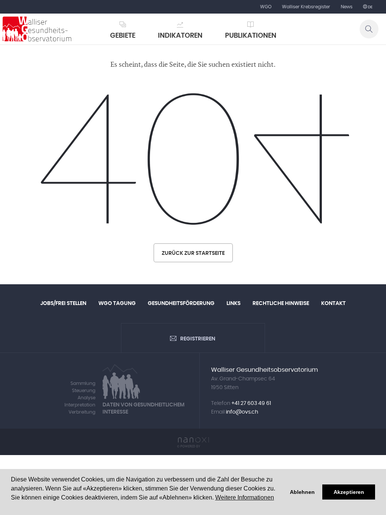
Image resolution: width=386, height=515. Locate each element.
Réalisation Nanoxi (193, 442)
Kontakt (333, 303)
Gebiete (122, 35)
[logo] (37, 29)
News (346, 7)
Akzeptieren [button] (349, 492)
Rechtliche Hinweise (281, 303)
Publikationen (250, 35)
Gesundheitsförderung (181, 303)
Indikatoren (180, 35)
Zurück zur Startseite (193, 253)
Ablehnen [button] (302, 492)
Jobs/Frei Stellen (63, 303)
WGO (265, 7)
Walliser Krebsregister (306, 7)
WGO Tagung (117, 303)
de (369, 7)
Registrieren (197, 339)
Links (233, 303)
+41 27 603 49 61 (251, 403)
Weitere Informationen (244, 497)
